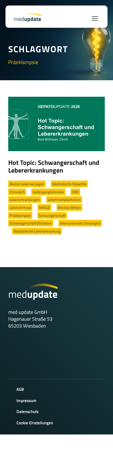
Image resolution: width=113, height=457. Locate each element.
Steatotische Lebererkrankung (36, 231)
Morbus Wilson (69, 207)
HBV (75, 192)
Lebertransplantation (64, 199)
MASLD (44, 207)
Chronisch (17, 192)
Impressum (26, 400)
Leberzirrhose (20, 207)
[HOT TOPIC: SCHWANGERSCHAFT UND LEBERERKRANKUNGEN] (56, 123)
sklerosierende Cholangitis (80, 223)
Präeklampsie (20, 215)
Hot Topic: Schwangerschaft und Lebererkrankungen (53, 166)
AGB (20, 389)
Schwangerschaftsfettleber (31, 223)
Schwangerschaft (52, 215)
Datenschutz (27, 411)
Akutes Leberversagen (27, 184)
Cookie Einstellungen (34, 423)
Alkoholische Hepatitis (69, 184)
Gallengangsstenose (48, 192)
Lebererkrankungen (25, 199)
